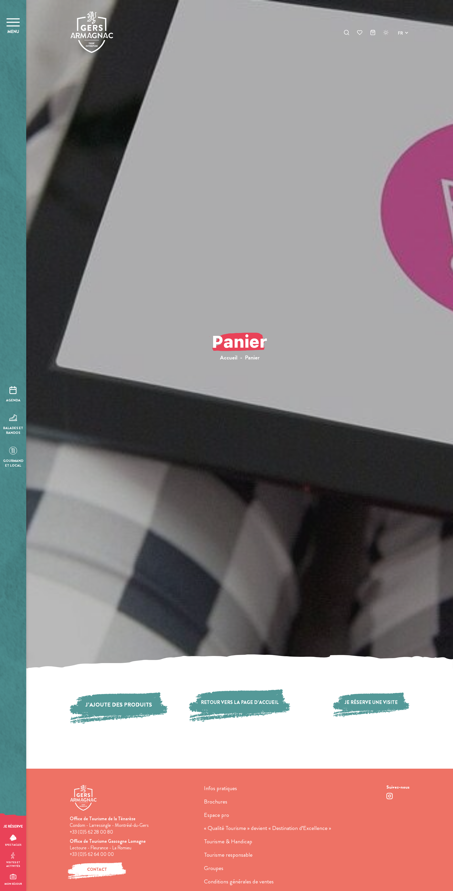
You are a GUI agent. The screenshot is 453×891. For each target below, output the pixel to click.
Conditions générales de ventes (239, 881)
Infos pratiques (220, 788)
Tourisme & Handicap (228, 841)
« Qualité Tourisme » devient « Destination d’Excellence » (267, 828)
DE (400, 45)
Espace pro (216, 815)
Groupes (213, 868)
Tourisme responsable (228, 855)
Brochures (215, 801)
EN (400, 39)
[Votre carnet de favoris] (359, 33)
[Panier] (372, 33)
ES (400, 52)
